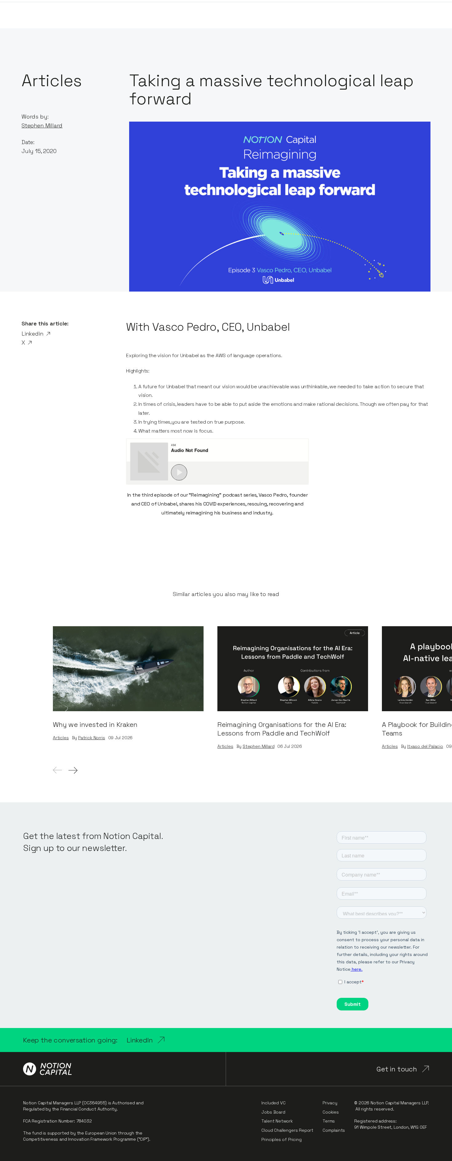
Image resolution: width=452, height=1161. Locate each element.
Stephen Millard (42, 125)
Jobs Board (273, 1112)
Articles (61, 737)
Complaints (334, 1130)
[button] (72, 770)
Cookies (331, 1112)
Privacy (330, 1103)
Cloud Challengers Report (287, 1130)
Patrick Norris (91, 737)
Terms (329, 1121)
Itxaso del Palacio (425, 746)
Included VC (273, 1103)
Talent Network (276, 1121)
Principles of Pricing (281, 1139)
